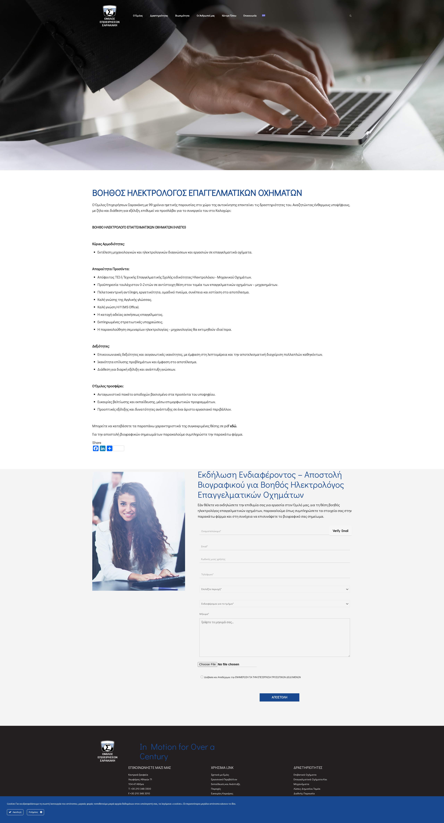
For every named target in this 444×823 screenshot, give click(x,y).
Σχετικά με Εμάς (220, 774)
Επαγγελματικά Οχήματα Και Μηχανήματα (310, 782)
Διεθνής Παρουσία (304, 793)
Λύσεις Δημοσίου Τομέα (307, 788)
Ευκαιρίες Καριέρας (222, 793)
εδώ (233, 426)
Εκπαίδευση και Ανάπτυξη (225, 784)
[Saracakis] (110, 15)
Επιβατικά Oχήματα (305, 774)
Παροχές (216, 788)
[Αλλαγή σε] (263, 15)
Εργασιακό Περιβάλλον (224, 779)
